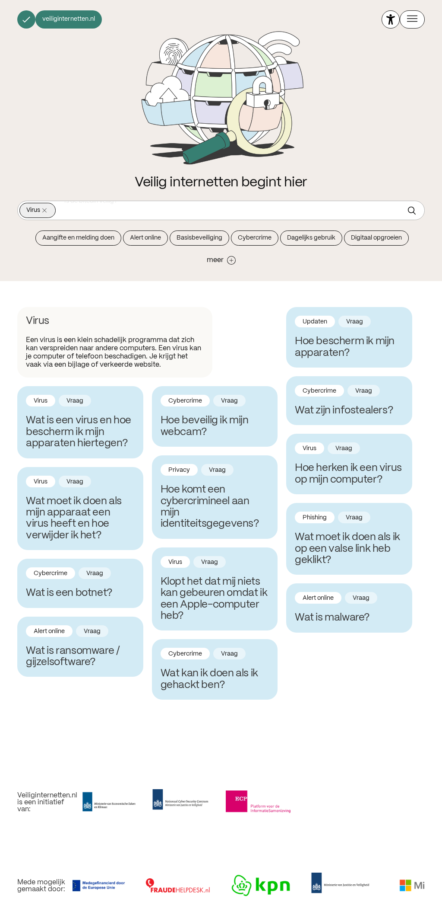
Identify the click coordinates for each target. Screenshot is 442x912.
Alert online (145, 238)
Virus (33, 210)
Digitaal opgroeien (376, 238)
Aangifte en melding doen (78, 238)
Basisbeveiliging (199, 238)
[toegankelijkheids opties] (391, 19)
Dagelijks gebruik (311, 238)
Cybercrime (255, 238)
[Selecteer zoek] (414, 210)
